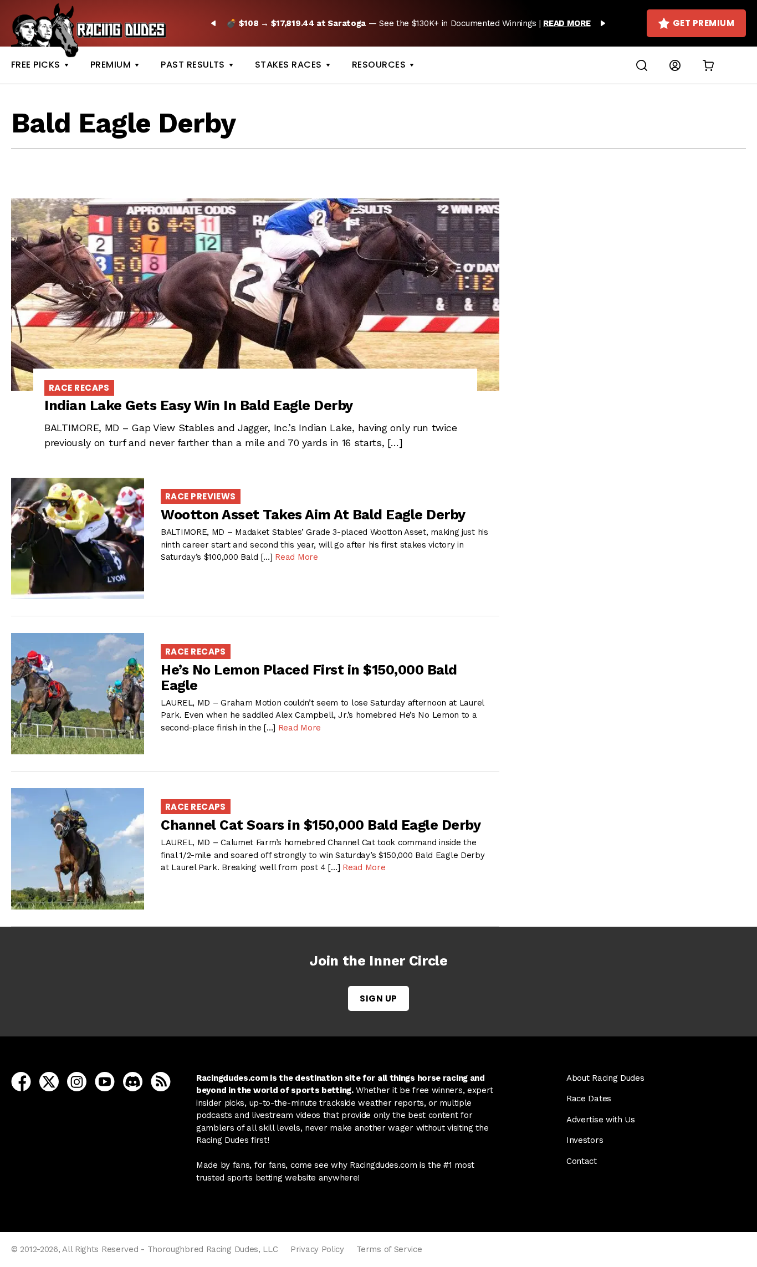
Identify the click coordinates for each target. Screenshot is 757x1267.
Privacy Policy (317, 1249)
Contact (581, 1161)
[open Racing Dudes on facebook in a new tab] (21, 1081)
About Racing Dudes (605, 1078)
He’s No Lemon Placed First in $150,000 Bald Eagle (309, 677)
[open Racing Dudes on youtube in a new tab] (105, 1081)
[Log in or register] (675, 65)
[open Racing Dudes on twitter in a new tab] (49, 1081)
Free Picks (35, 64)
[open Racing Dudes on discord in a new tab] (132, 1081)
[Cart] (708, 65)
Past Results (193, 64)
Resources (379, 64)
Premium (110, 64)
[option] (408, 23)
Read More (296, 557)
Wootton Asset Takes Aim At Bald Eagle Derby (313, 515)
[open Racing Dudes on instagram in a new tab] (76, 1081)
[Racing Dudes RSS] (161, 1081)
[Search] (641, 65)
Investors (584, 1140)
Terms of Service (389, 1249)
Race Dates (588, 1098)
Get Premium (703, 23)
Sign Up (378, 998)
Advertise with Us (600, 1120)
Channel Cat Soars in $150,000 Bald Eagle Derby (320, 825)
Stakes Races (288, 64)
